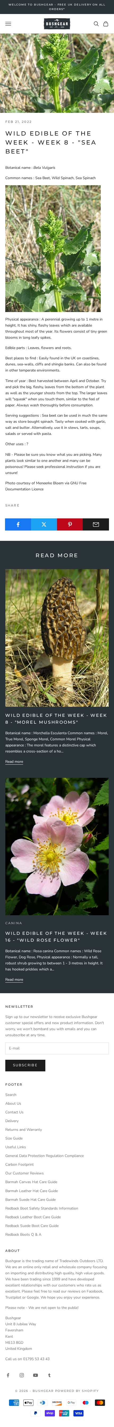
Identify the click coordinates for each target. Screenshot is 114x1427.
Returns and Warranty (23, 1129)
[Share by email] (96, 524)
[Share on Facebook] (18, 524)
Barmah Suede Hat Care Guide (30, 1199)
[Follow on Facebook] (8, 1375)
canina (13, 923)
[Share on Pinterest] (70, 524)
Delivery (12, 1120)
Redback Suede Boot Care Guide (32, 1225)
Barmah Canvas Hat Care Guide (31, 1181)
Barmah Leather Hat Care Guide (31, 1190)
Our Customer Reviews (24, 1173)
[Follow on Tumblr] (49, 1375)
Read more (14, 761)
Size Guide (14, 1138)
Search (10, 1094)
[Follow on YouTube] (35, 1375)
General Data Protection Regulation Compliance (44, 1155)
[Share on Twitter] (44, 524)
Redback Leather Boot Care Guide (33, 1217)
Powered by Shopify (77, 1391)
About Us (13, 1103)
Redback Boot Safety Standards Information (41, 1208)
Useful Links (15, 1147)
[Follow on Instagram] (21, 1375)
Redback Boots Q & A (23, 1234)
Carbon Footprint (19, 1164)
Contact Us (14, 1112)
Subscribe (25, 1065)
